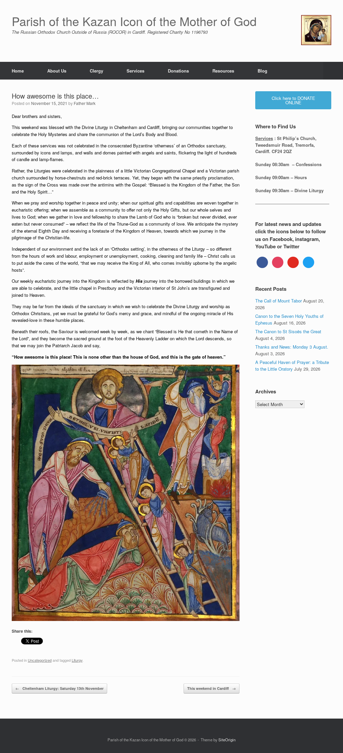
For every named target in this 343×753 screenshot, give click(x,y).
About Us (56, 71)
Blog (262, 71)
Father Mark (84, 103)
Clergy (96, 71)
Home (18, 71)
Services (135, 71)
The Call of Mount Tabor (278, 300)
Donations (178, 71)
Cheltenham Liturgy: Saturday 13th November (59, 688)
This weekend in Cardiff (211, 688)
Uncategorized (40, 660)
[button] (333, 71)
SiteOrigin (226, 739)
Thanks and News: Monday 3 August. (291, 347)
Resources (223, 71)
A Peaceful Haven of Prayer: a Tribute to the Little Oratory (292, 365)
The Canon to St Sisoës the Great (288, 331)
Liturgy (77, 660)
